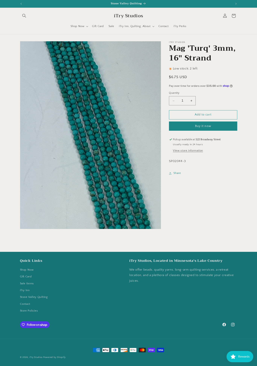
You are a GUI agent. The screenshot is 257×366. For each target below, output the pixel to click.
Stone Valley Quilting (34, 297)
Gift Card (26, 276)
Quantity (174, 93)
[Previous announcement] (21, 4)
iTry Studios (36, 357)
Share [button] (177, 173)
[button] (24, 15)
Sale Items (27, 283)
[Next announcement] (236, 4)
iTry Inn (25, 290)
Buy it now (203, 126)
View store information (188, 150)
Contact (25, 303)
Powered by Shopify (54, 357)
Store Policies (29, 310)
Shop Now (27, 269)
